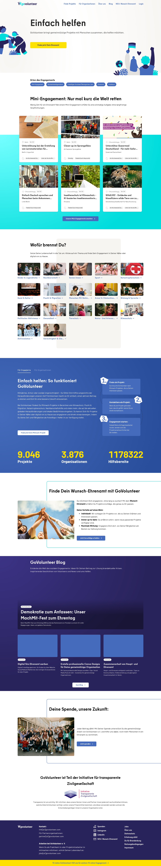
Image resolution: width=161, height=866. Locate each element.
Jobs (126, 826)
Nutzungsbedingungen (133, 844)
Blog (111, 3)
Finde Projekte (70, 3)
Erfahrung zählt (130, 837)
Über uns (102, 3)
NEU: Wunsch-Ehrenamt (126, 3)
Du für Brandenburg (132, 840)
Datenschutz (129, 833)
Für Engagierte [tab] (24, 370)
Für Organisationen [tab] (42, 370)
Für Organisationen (87, 3)
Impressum (129, 847)
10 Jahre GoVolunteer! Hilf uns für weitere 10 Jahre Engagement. (79, 863)
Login (141, 3)
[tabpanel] (80, 407)
